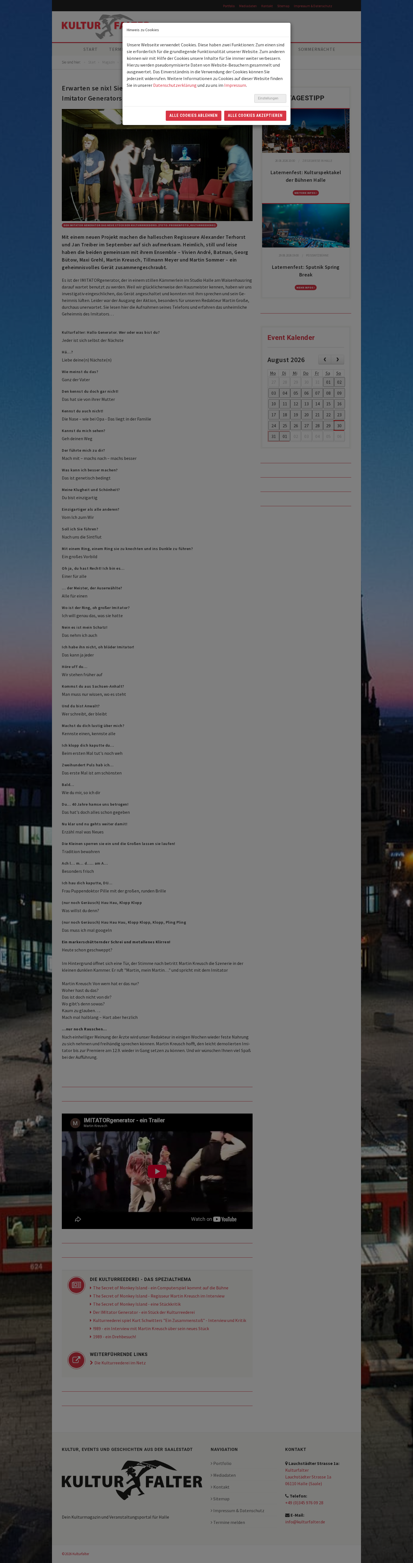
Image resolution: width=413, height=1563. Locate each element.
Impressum (235, 85)
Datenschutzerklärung (175, 85)
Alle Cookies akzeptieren (255, 115)
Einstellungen (268, 98)
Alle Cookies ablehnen (193, 115)
